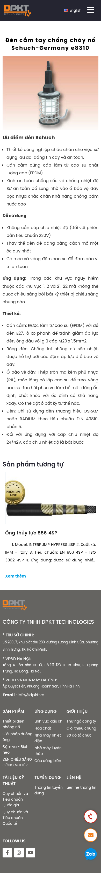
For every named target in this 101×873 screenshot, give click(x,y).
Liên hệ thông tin (81, 787)
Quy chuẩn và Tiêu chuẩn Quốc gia (15, 799)
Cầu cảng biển (47, 760)
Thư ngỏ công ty (81, 721)
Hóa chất (42, 728)
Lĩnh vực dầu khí (48, 721)
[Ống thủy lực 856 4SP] (50, 498)
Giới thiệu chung (81, 728)
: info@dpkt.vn (30, 695)
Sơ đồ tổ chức (79, 735)
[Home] (17, 11)
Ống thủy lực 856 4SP (31, 533)
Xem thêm (15, 576)
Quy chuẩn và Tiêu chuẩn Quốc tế (15, 817)
